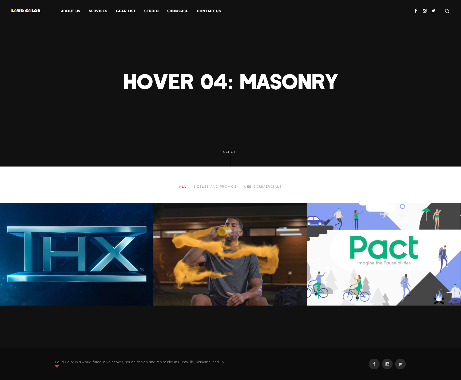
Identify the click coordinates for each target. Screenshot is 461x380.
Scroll (230, 152)
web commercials (262, 186)
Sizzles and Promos (214, 186)
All (182, 186)
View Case (14, 210)
